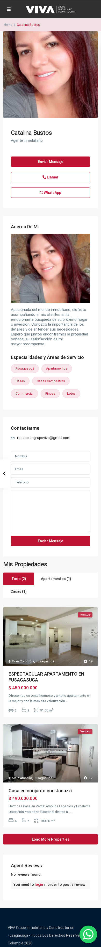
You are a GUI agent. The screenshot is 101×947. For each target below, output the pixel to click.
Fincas (50, 393)
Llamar (52, 177)
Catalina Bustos (31, 132)
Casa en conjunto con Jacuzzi (40, 790)
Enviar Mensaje (50, 162)
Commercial (24, 393)
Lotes (71, 393)
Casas (20, 381)
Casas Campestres (51, 381)
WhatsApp (52, 193)
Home (8, 25)
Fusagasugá (25, 368)
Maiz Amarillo (22, 778)
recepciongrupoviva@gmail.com (43, 438)
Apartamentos (56, 368)
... (67, 701)
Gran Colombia (23, 661)
